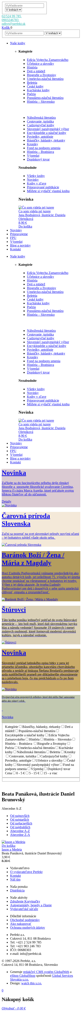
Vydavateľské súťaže (24, 909)
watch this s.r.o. (31, 983)
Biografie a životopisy (41, 75)
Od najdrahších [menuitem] (20, 827)
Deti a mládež (36, 71)
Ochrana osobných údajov (27, 927)
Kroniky (32, 144)
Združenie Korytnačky (25, 901)
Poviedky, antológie (40, 136)
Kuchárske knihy (38, 90)
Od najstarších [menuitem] (19, 819)
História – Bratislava (40, 152)
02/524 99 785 (12, 16)
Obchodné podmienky (25, 920)
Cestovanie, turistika (40, 121)
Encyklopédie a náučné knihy (46, 133)
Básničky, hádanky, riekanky (46, 140)
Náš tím (15, 879)
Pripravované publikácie (43, 187)
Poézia (31, 94)
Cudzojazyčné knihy (40, 125)
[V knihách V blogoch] (13, 9)
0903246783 (10, 20)
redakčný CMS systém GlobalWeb (46, 972)
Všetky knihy (36, 176)
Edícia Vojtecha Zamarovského (47, 60)
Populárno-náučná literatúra (45, 98)
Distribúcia (17, 890)
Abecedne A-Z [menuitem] (20, 831)
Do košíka (25, 226)
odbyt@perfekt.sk (13, 24)
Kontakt (15, 875)
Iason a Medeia (12, 849)
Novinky (33, 179)
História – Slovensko (41, 101)
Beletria (32, 82)
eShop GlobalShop (22, 975)
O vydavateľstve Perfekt (26, 872)
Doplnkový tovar (38, 159)
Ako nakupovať (20, 924)
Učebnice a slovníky (40, 63)
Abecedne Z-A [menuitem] (20, 835)
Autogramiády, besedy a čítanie (31, 905)
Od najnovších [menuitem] (19, 816)
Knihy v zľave (36, 183)
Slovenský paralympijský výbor (48, 129)
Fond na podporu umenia (43, 148)
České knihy (35, 86)
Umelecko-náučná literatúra (45, 79)
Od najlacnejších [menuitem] (21, 823)
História (32, 67)
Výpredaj (33, 155)
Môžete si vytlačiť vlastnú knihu (48, 191)
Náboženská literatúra (41, 117)
